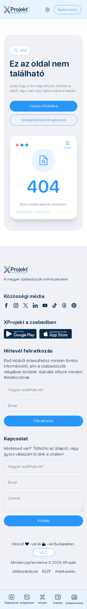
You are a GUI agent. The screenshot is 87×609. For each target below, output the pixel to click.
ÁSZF (46, 571)
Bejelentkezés (67, 10)
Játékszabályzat (25, 571)
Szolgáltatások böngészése (43, 120)
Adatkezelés (65, 571)
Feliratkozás (43, 421)
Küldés (43, 520)
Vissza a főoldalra (43, 106)
